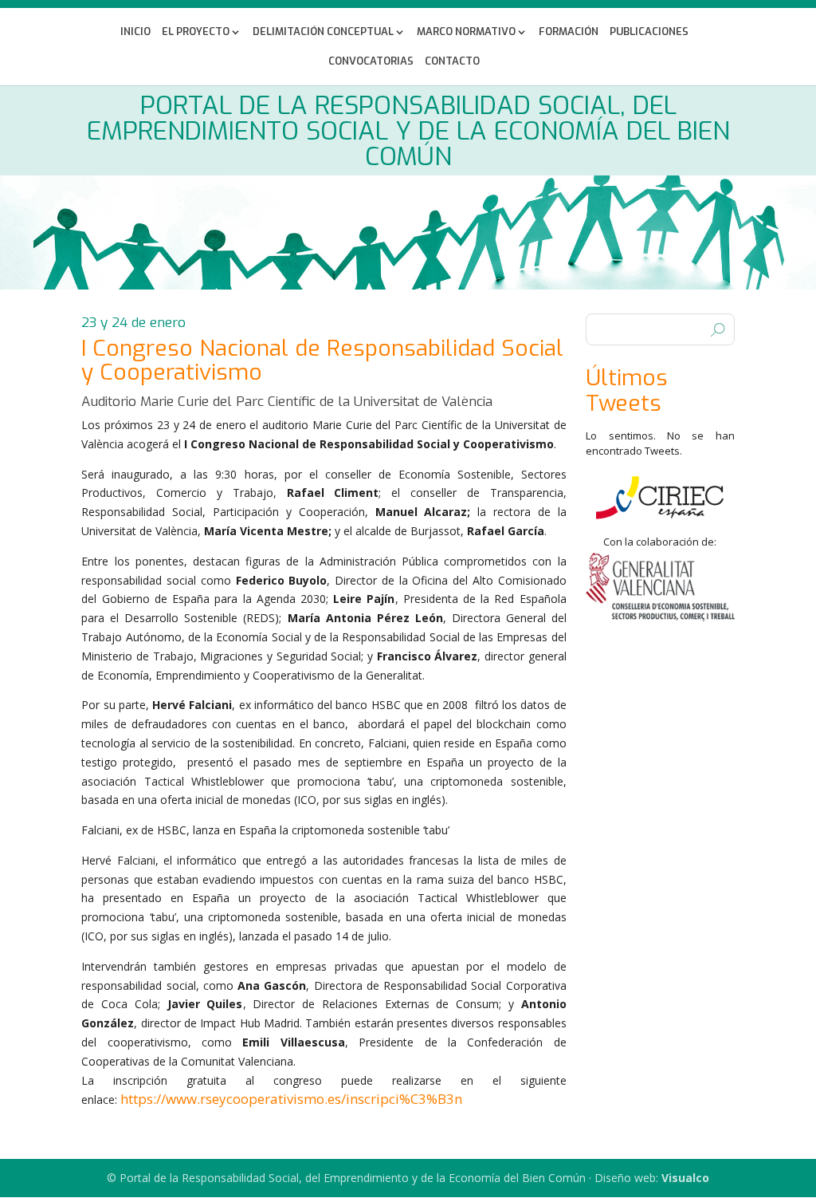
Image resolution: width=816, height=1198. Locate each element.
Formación (568, 32)
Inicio (135, 32)
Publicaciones (649, 32)
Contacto (452, 62)
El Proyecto (196, 32)
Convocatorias (371, 62)
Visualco (685, 1177)
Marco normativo (466, 32)
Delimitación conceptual (323, 32)
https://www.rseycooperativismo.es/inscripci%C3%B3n (291, 1099)
